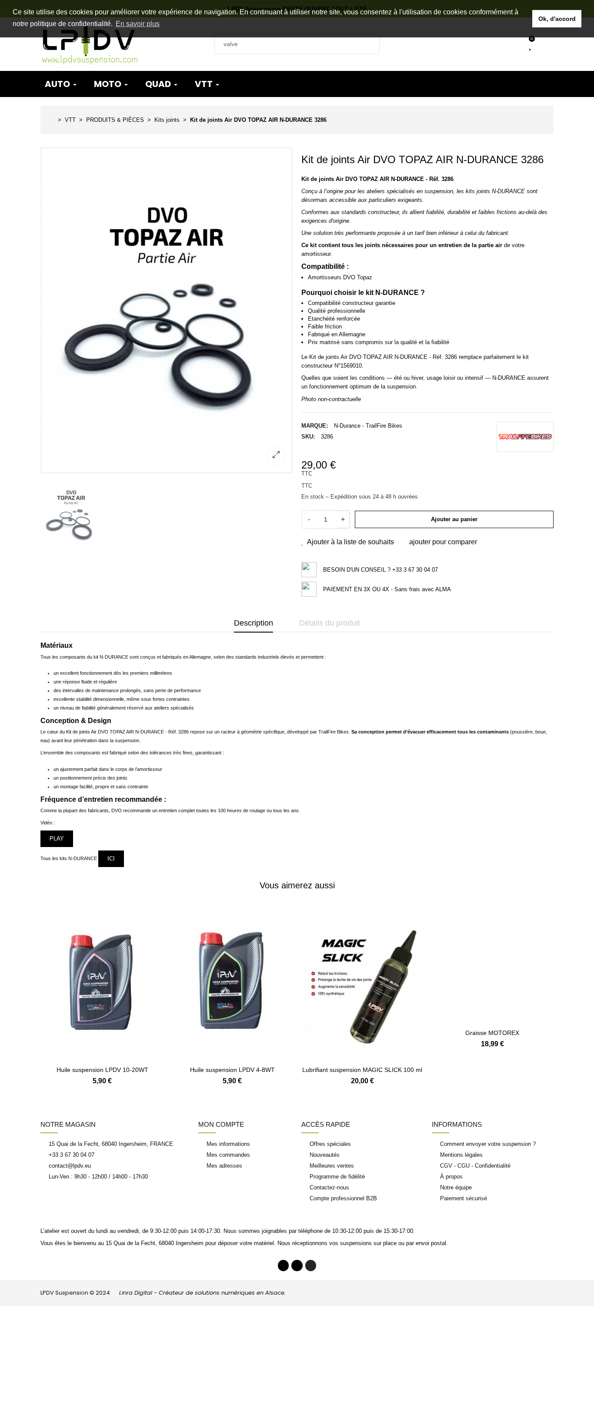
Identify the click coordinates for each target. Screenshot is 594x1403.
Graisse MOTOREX (492, 1069)
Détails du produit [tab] (329, 623)
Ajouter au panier (454, 519)
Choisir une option (102, 1055)
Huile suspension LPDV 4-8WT (232, 1069)
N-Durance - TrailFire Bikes (368, 425)
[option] (166, 310)
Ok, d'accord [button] (557, 18)
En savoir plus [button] (138, 23)
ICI (111, 858)
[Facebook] (283, 1265)
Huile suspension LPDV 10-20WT (102, 1069)
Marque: (314, 425)
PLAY (57, 838)
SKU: (308, 436)
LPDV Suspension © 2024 (163, 1293)
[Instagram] (311, 1265)
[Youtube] (297, 1265)
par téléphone (306, 1231)
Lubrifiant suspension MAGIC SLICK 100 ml (362, 1069)
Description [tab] (253, 623)
